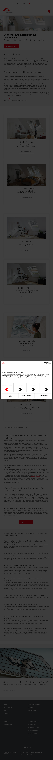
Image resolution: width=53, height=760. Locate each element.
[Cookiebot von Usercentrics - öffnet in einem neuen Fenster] (45, 363)
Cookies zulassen (43, 395)
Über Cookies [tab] (44, 367)
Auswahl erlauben (26, 395)
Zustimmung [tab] (9, 367)
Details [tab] (26, 367)
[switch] (20, 389)
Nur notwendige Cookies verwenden (10, 395)
